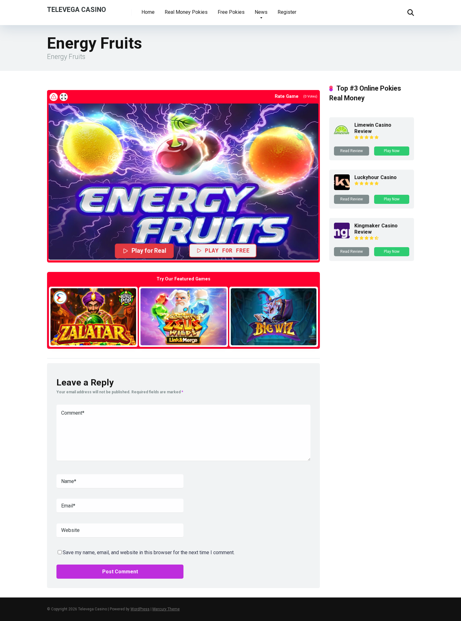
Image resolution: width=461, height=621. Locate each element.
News (261, 12)
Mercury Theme (166, 609)
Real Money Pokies (186, 12)
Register (287, 12)
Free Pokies (231, 12)
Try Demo (93, 317)
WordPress (140, 609)
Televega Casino (76, 9)
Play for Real (149, 250)
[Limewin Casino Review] (342, 136)
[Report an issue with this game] (54, 97)
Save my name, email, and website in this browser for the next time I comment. (149, 552)
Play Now (392, 151)
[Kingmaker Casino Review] (342, 237)
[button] (183, 181)
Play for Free (227, 250)
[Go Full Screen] (64, 97)
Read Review (351, 151)
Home (148, 12)
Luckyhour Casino (375, 177)
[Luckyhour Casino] (342, 188)
